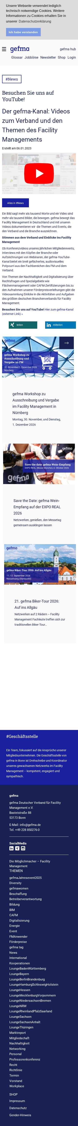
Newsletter (48, 57)
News (13, 953)
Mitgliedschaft (19, 1038)
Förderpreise (18, 942)
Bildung (14, 904)
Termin (14, 1075)
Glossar (16, 57)
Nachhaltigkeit (19, 1043)
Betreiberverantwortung (25, 899)
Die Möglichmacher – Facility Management (29, 863)
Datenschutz (18, 1108)
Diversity (15, 883)
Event (13, 931)
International (18, 958)
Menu (4, 49)
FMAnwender (18, 937)
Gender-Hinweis (20, 1115)
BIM (12, 910)
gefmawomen (18, 888)
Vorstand (15, 1081)
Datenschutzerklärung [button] (35, 21)
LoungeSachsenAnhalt (24, 1022)
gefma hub (68, 49)
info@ (30, 825)
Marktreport (17, 1033)
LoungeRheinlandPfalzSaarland (30, 1011)
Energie (14, 926)
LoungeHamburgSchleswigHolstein (33, 984)
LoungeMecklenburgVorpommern (32, 995)
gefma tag (16, 947)
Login (72, 57)
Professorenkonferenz (24, 1059)
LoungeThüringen (21, 1027)
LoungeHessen (19, 990)
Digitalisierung (19, 920)
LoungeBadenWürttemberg (27, 968)
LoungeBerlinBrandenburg (27, 979)
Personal (15, 1054)
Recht (13, 1065)
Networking (17, 1049)
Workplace (16, 1086)
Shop (62, 57)
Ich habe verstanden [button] (23, 32)
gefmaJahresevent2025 (25, 878)
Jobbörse (31, 57)
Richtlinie (15, 1070)
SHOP (13, 1094)
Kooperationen (19, 963)
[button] (23, 325)
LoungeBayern (19, 974)
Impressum (17, 1101)
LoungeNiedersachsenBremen (30, 1001)
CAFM (13, 915)
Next (66, 343)
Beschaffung (18, 894)
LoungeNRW (17, 1006)
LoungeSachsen (20, 1017)
